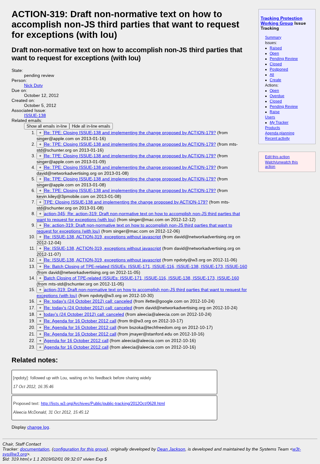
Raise (275, 112)
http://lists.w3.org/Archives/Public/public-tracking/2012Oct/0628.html (103, 403)
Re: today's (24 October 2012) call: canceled (88, 301)
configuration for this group (80, 448)
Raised (276, 48)
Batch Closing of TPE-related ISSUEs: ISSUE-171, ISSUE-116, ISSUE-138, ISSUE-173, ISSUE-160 (141, 277)
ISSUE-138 (35, 115)
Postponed (279, 69)
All (272, 75)
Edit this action (277, 157)
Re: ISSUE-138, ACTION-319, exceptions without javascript (102, 236)
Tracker (279, 122)
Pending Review (284, 59)
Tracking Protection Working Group (281, 21)
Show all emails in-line (47, 126)
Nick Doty (33, 85)
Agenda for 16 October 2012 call (76, 340)
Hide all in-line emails (91, 126)
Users (270, 117)
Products (272, 128)
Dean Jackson (171, 448)
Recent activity (277, 138)
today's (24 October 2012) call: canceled (84, 314)
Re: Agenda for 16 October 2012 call (80, 320)
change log (38, 427)
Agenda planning (279, 133)
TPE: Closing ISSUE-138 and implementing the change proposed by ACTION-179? (126, 201)
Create (275, 80)
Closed (276, 64)
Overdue (277, 96)
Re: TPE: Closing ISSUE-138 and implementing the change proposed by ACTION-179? (130, 132)
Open (274, 53)
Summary (273, 37)
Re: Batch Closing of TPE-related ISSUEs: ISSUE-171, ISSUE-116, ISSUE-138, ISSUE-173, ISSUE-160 (145, 266)
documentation (34, 448)
